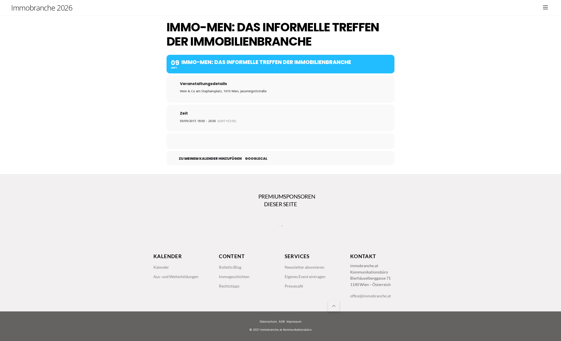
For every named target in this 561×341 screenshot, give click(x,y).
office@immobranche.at (370, 295)
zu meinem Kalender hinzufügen (210, 158)
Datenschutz (268, 321)
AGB (282, 321)
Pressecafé (294, 286)
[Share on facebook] (258, 141)
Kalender (161, 267)
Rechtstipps (229, 286)
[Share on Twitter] (269, 141)
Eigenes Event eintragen (305, 276)
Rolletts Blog (230, 267)
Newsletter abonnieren (304, 267)
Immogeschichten (234, 276)
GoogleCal (256, 158)
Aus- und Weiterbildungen (175, 276)
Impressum (293, 321)
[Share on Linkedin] (280, 141)
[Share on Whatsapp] (291, 141)
